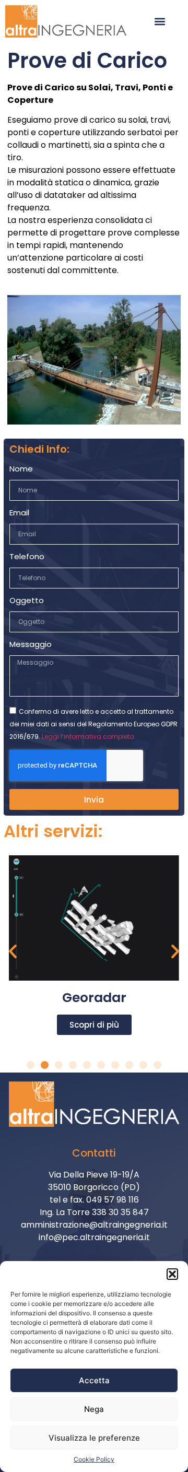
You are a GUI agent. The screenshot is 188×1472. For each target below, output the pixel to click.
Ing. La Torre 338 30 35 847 (94, 1212)
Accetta (94, 1380)
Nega (94, 1409)
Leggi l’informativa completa (88, 736)
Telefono (26, 557)
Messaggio (30, 645)
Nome (21, 469)
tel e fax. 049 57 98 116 (94, 1200)
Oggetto (26, 601)
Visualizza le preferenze (94, 1438)
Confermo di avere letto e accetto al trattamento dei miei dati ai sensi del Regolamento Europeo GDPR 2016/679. (93, 724)
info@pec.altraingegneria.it (94, 1237)
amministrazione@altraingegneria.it (94, 1225)
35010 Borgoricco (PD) (94, 1187)
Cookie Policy (94, 1459)
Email (19, 513)
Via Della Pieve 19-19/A (94, 1175)
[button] (172, 1274)
